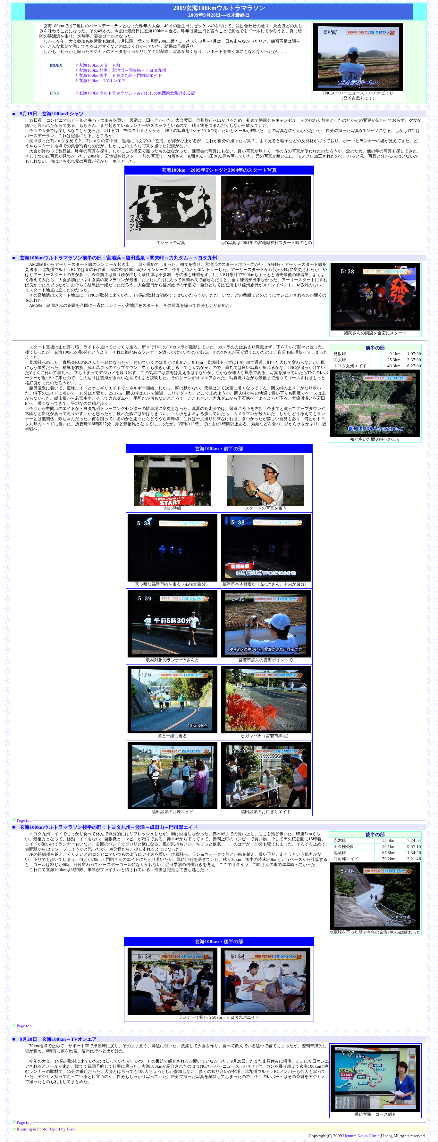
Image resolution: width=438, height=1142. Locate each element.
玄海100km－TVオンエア (102, 80)
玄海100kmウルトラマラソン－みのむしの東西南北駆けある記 (137, 93)
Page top (24, 820)
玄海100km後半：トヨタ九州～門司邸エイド (120, 75)
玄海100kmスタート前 (99, 65)
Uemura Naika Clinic (361, 1135)
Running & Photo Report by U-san (47, 1129)
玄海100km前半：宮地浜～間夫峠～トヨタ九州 (122, 70)
